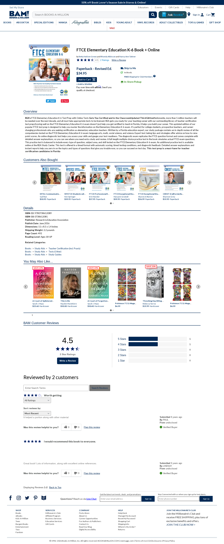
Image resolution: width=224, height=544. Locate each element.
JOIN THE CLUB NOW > (180, 524)
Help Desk (122, 513)
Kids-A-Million (22, 518)
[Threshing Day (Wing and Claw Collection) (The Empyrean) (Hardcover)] (155, 282)
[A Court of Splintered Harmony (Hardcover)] (43, 283)
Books (28, 248)
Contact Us (84, 524)
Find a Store (84, 513)
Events (158, 7)
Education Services (53, 521)
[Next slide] (189, 182)
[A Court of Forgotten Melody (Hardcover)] (98, 283)
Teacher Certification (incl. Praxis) (64, 248)
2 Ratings (104, 60)
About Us (83, 516)
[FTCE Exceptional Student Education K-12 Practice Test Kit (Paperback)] (149, 178)
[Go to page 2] (113, 203)
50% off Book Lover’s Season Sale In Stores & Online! (113, 2)
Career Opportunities (88, 518)
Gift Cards (174, 7)
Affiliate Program (52, 516)
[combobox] (96, 15)
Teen (18, 521)
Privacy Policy (169, 541)
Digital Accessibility (87, 529)
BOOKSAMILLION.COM (108, 541)
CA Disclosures (155, 541)
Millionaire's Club (205, 7)
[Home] (18, 15)
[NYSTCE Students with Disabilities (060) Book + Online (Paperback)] (75, 178)
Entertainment (22, 527)
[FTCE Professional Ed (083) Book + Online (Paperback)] (100, 178)
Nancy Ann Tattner (128, 56)
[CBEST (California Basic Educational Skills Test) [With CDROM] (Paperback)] (174, 178)
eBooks (19, 516)
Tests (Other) (55, 251)
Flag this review (92, 427)
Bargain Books (22, 524)
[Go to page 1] (111, 203)
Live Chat (91, 498)
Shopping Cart (124, 521)
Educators (143, 7)
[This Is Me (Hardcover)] (70, 283)
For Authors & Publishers (90, 521)
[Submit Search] (153, 14)
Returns (121, 529)
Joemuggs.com (127, 541)
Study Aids (40, 248)
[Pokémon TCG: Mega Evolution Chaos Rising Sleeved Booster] (126, 284)
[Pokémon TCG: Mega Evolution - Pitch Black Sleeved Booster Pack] (182, 284)
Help (188, 7)
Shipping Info (123, 524)
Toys (18, 529)
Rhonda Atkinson (108, 56)
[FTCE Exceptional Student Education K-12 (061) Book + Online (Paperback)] (124, 178)
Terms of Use (141, 541)
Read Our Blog (85, 527)
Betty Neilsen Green (88, 56)
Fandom (19, 532)
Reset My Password (126, 518)
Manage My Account (127, 516)
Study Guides (55, 254)
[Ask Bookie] (173, 14)
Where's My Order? (126, 527)
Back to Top (55, 487)
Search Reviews (100, 387)
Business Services (53, 518)
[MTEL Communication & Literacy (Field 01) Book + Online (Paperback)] (51, 178)
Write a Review (119, 60)
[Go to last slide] (35, 182)
